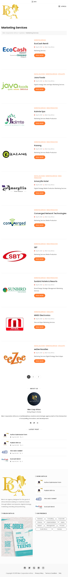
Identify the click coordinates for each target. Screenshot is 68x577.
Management (51, 525)
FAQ (60, 573)
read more (39, 55)
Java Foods (39, 77)
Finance (40, 522)
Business (40, 519)
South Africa (43, 529)
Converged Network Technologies (50, 213)
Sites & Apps (61, 74)
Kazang (37, 145)
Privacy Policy (39, 573)
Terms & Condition (51, 573)
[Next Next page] (38, 377)
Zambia (59, 529)
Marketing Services (40, 40)
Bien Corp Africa (49, 47)
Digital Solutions (39, 74)
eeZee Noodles (41, 349)
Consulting (50, 519)
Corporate (61, 519)
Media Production (52, 108)
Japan (62, 522)
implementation (51, 522)
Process (62, 525)
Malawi (40, 525)
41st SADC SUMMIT (16, 451)
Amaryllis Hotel (41, 181)
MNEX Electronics (42, 315)
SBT (35, 247)
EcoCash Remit (41, 43)
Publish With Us (15, 443)
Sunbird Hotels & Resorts (45, 281)
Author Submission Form (18, 435)
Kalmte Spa (39, 111)
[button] (62, 6)
